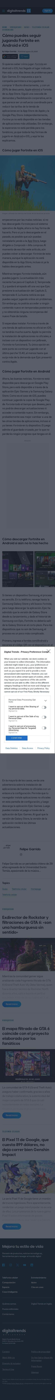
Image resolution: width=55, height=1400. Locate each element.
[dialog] (27, 700)
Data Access (27, 748)
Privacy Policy (43, 748)
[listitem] (27, 701)
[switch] (44, 707)
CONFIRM (16, 738)
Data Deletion (12, 748)
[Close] (49, 652)
